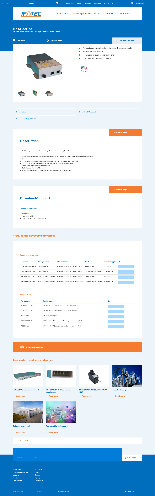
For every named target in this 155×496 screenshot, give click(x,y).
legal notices (18, 491)
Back (26, 441)
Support (88, 3)
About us (69, 3)
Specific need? (57, 41)
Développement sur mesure (86, 14)
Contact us (108, 3)
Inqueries (21, 41)
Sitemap (38, 491)
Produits (110, 14)
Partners (97, 3)
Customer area (63, 491)
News (79, 3)
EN (7, 3)
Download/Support (87, 112)
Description (21, 112)
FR (2, 3)
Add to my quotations (35, 347)
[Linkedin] (35, 458)
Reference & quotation (26, 119)
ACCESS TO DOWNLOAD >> (30, 208)
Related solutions (127, 41)
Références (125, 14)
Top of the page (120, 132)
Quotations (139, 3)
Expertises (62, 14)
